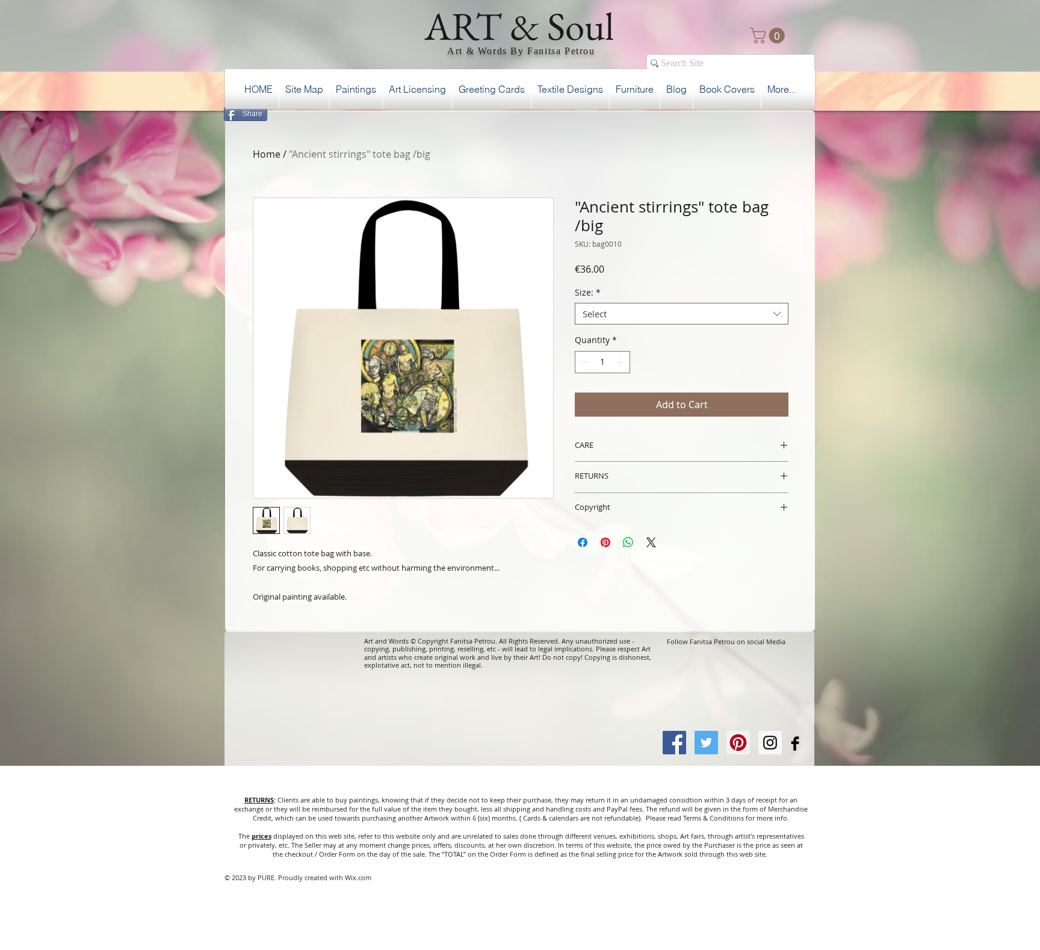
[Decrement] (584, 362)
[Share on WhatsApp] (628, 542)
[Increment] (620, 362)
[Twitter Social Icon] (706, 742)
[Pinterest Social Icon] (738, 742)
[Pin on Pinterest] (605, 542)
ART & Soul (519, 26)
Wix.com (358, 877)
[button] (769, 35)
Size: (588, 293)
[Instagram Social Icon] (770, 742)
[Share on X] (651, 542)
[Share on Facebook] (582, 542)
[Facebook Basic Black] (795, 743)
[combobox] (681, 313)
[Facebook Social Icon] (674, 742)
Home (266, 154)
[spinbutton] (602, 362)
